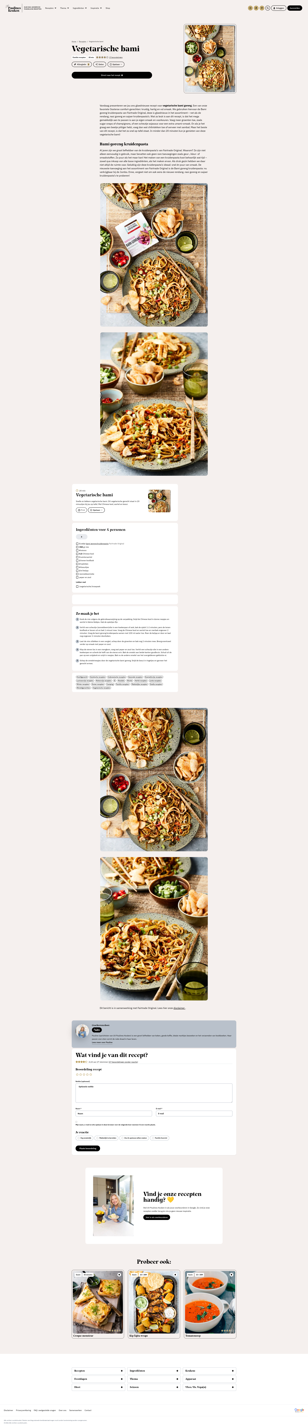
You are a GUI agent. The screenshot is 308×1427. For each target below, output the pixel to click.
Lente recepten (155, 681)
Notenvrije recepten (103, 681)
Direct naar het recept (110, 75)
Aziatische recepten (97, 677)
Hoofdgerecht (82, 677)
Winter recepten (83, 684)
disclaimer (179, 1008)
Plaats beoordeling (87, 1148)
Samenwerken (75, 1410)
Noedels (121, 681)
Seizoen (134, 1387)
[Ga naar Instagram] (250, 8)
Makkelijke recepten (139, 684)
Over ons (62, 1410)
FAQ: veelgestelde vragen (45, 1410)
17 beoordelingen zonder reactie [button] (123, 1062)
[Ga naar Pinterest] (262, 8)
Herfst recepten (141, 681)
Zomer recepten (98, 684)
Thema (134, 1379)
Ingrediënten (137, 1371)
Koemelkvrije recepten (153, 677)
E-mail (159, 1109)
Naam (78, 1109)
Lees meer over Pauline (102, 1042)
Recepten (79, 1371)
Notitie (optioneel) (83, 1081)
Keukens (190, 1371)
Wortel (129, 681)
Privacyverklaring (23, 1410)
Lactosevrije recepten (85, 681)
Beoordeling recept (89, 1069)
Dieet (77, 1387)
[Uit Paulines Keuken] (13, 8)
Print (83, 510)
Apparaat (190, 1379)
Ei (114, 681)
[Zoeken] (267, 8)
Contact (88, 1410)
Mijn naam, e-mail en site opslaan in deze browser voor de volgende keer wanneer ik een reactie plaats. (116, 1125)
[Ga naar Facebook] (256, 8)
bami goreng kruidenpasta (97, 543)
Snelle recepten (156, 684)
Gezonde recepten (135, 677)
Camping (110, 684)
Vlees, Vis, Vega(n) (195, 1387)
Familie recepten (122, 684)
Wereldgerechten (83, 688)
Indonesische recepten (117, 677)
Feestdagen (80, 1379)
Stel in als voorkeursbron (158, 1217)
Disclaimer (8, 1410)
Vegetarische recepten (101, 688)
